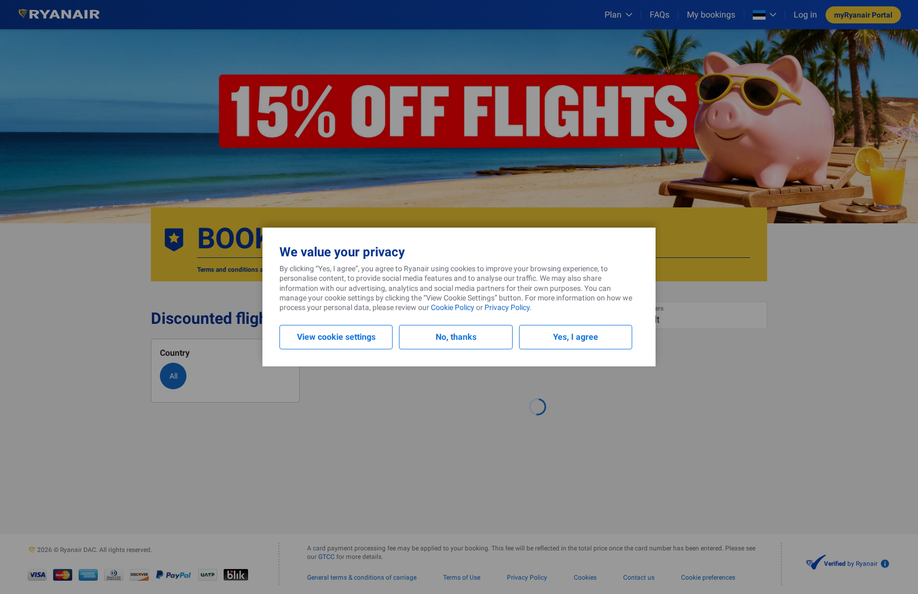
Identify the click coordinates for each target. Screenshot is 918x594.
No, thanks (456, 337)
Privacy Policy (507, 307)
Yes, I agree (575, 337)
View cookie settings (336, 337)
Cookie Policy (452, 307)
